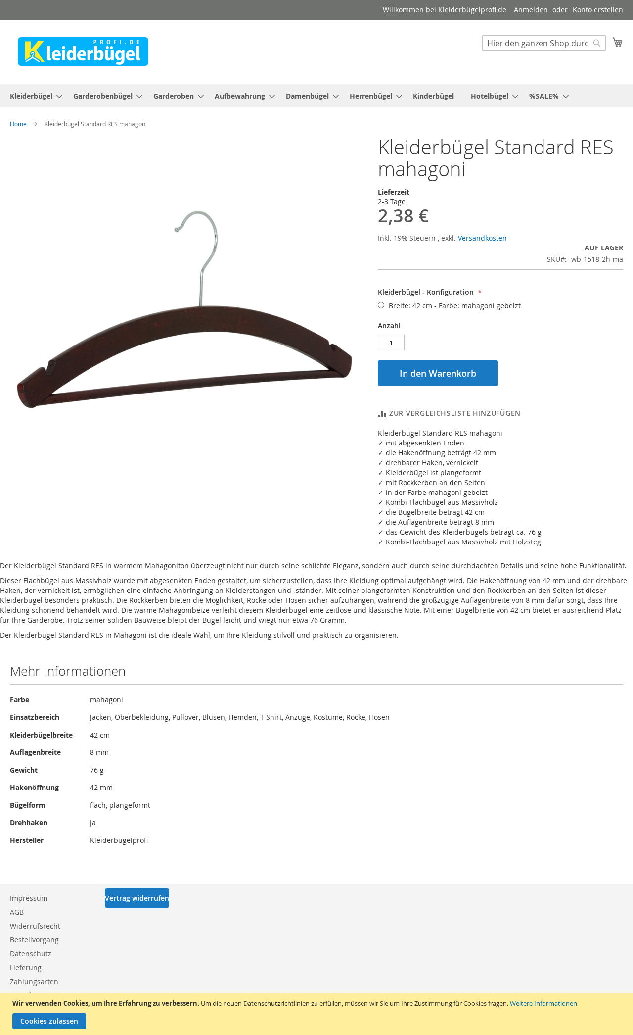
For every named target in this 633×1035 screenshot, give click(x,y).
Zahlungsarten (34, 981)
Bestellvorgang (34, 939)
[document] (317, 1014)
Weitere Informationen (543, 1003)
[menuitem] (33, 95)
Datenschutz (30, 953)
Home (18, 124)
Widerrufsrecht (35, 926)
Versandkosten (482, 238)
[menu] (316, 95)
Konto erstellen (598, 9)
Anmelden (531, 9)
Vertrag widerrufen (137, 898)
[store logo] (83, 51)
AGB (17, 912)
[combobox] (544, 43)
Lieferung (26, 967)
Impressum (28, 898)
